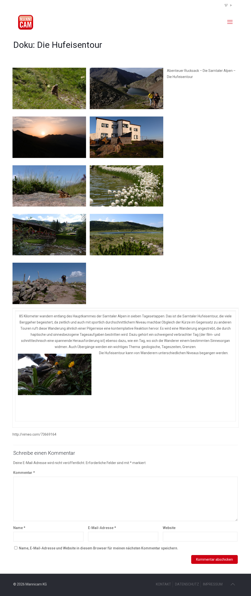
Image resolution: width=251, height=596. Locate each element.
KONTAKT (163, 584)
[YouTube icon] (231, 5)
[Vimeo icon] (226, 5)
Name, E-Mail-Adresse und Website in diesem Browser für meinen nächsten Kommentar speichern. (98, 548)
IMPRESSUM (213, 584)
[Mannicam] (25, 22)
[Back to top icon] (232, 584)
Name (19, 528)
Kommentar (24, 473)
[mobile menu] (230, 22)
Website (169, 528)
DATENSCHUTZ (187, 584)
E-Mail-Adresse (102, 528)
